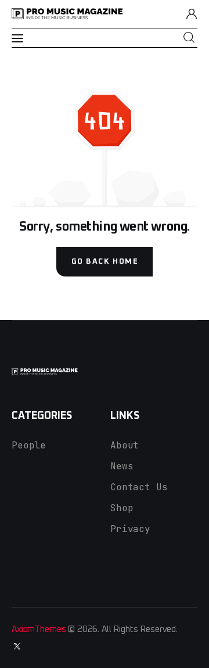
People (29, 445)
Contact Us (139, 487)
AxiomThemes (39, 629)
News (121, 466)
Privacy (130, 529)
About (124, 445)
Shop (121, 508)
